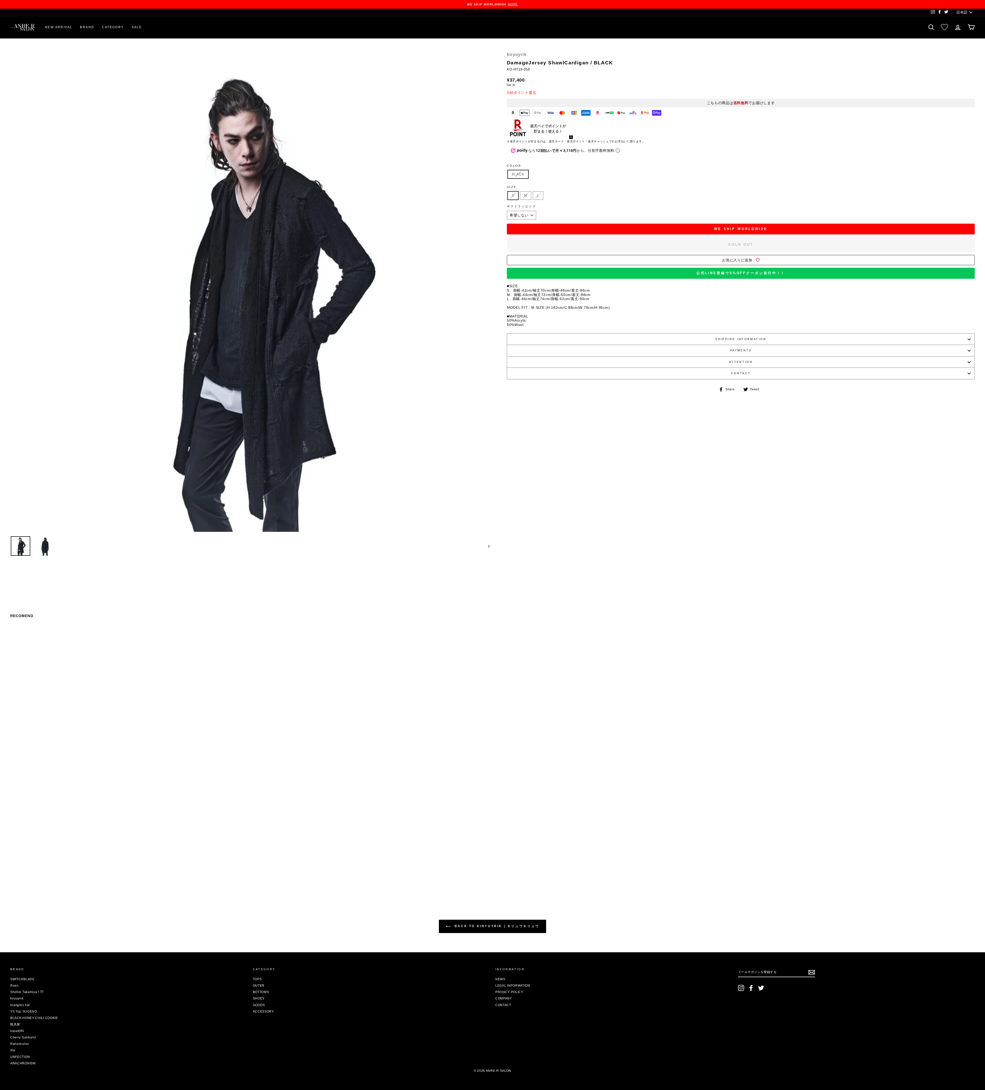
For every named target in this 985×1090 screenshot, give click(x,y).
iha (12, 1050)
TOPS (257, 979)
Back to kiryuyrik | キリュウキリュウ (496, 926)
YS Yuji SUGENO (23, 1011)
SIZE (511, 187)
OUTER (259, 985)
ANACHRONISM (23, 1063)
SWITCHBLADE (22, 979)
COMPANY (503, 998)
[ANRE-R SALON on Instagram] (741, 988)
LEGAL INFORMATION (512, 985)
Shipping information (740, 339)
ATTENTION (741, 361)
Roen (14, 985)
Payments (741, 350)
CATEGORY (113, 27)
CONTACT (741, 373)
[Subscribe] (811, 972)
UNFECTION (20, 1057)
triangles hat (20, 1005)
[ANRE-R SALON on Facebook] (751, 988)
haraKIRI (17, 1031)
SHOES (259, 998)
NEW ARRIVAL (58, 27)
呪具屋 (15, 1024)
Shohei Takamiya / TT (27, 992)
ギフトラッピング (521, 206)
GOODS (259, 1005)
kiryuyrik (517, 54)
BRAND (87, 27)
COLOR (514, 165)
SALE (137, 27)
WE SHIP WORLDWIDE (740, 229)
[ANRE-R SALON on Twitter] (761, 988)
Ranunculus (19, 1044)
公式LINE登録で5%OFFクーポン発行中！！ (740, 273)
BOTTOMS (261, 992)
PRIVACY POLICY (509, 992)
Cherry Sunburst (23, 1037)
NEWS (500, 979)
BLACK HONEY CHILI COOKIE (34, 1018)
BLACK (518, 174)
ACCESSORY (263, 1011)
